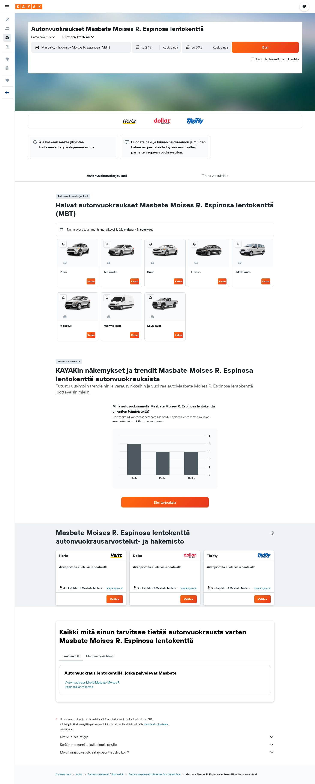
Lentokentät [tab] (71, 656)
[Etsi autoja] (7, 37)
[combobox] (43, 37)
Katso (90, 281)
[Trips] (7, 80)
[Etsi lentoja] (7, 19)
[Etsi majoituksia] (7, 28)
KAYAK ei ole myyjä (74, 737)
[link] (165, 502)
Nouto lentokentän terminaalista (277, 59)
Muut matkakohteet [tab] (99, 656)
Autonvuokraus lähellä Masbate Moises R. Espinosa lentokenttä (92, 685)
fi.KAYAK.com (63, 774)
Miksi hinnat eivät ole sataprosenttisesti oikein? (94, 752)
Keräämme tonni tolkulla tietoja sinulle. (88, 744)
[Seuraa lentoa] (7, 68)
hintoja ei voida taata (156, 724)
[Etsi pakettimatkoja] (7, 47)
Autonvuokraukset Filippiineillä (105, 774)
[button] (7, 6)
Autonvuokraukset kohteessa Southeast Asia (154, 774)
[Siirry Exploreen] (7, 59)
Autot (79, 774)
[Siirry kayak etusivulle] (28, 6)
